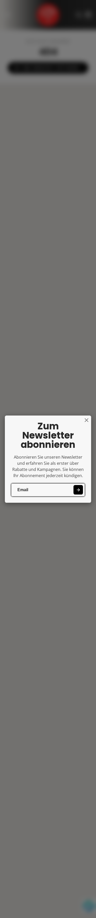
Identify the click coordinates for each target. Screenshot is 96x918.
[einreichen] (78, 490)
